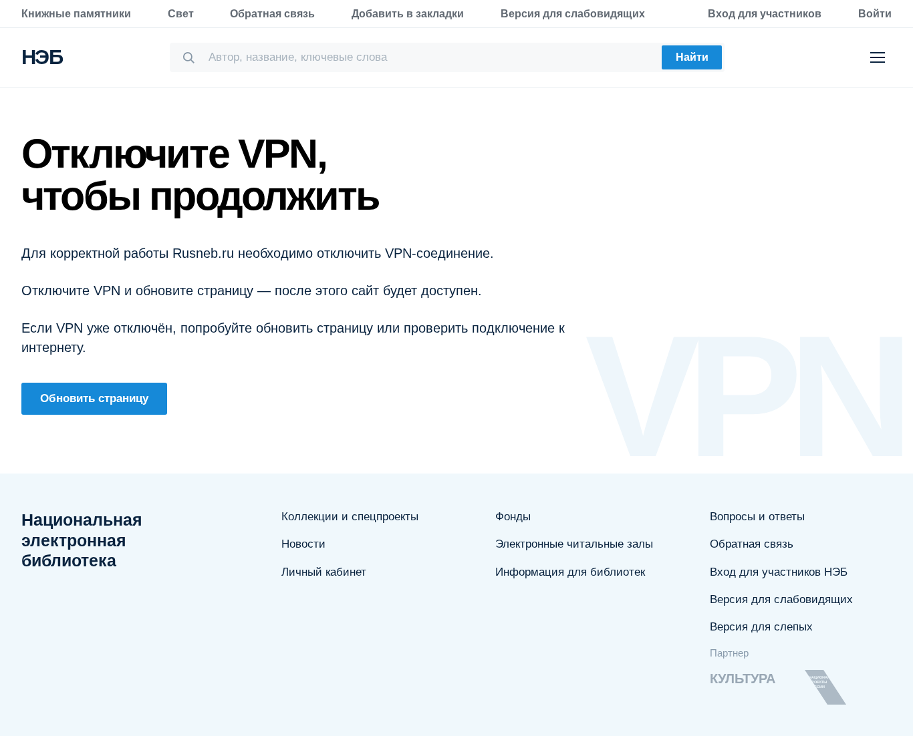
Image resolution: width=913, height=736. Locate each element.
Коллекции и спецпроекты (349, 516)
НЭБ (41, 57)
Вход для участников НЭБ (778, 572)
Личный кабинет (323, 572)
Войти (875, 13)
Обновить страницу (94, 398)
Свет (181, 13)
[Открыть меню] (878, 57)
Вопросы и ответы (757, 516)
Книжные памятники (76, 13)
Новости (303, 544)
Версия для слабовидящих (573, 13)
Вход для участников (764, 13)
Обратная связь (272, 13)
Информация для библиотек (570, 572)
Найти (692, 57)
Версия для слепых (761, 626)
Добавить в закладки (408, 13)
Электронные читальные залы (574, 544)
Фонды (513, 516)
